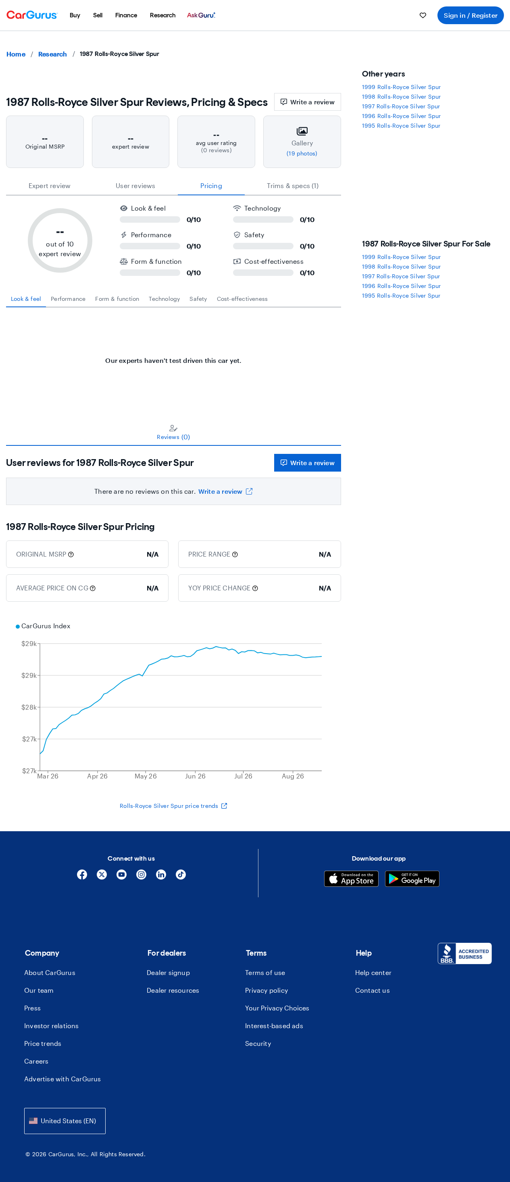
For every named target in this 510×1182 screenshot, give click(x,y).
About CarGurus (49, 972)
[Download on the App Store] (351, 880)
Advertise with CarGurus (62, 1079)
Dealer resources (173, 990)
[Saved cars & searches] (423, 15)
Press (32, 1008)
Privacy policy (266, 990)
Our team (39, 990)
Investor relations (51, 1025)
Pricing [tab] (211, 185)
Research (52, 54)
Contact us (372, 990)
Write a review (312, 102)
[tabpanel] (173, 356)
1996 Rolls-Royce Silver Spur (401, 115)
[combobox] (65, 1121)
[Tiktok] (181, 877)
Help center (373, 972)
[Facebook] (82, 877)
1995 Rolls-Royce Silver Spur (401, 125)
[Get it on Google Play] (412, 880)
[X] (102, 877)
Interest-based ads (274, 1025)
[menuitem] (75, 15)
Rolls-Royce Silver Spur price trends (169, 805)
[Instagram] (141, 877)
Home (15, 54)
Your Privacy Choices (277, 1008)
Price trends (42, 1043)
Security (258, 1043)
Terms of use (265, 972)
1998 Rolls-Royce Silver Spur (401, 96)
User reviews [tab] (135, 185)
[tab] (26, 298)
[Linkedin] (161, 877)
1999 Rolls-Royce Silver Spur (401, 86)
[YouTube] (122, 877)
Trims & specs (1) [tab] (292, 185)
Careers (36, 1061)
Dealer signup (168, 972)
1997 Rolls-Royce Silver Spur (401, 106)
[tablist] (173, 185)
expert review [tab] (50, 185)
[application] (173, 702)
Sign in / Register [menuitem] (471, 15)
